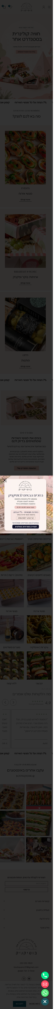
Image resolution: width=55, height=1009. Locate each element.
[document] (26, 504)
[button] (4, 480)
